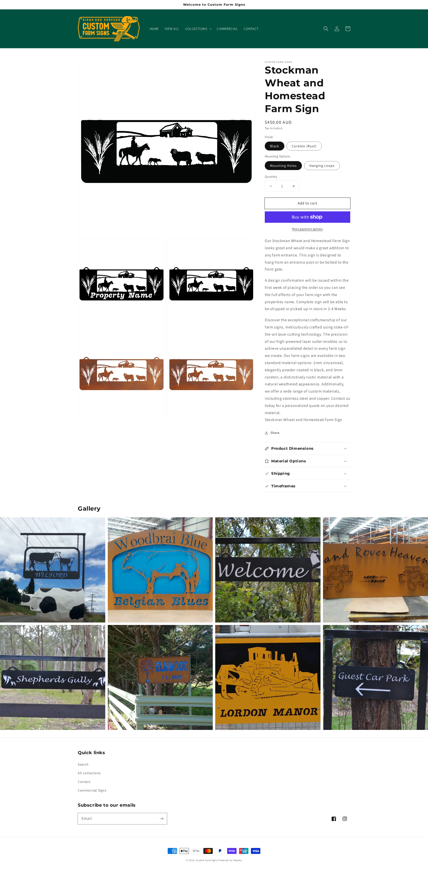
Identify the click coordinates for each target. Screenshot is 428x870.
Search (83, 764)
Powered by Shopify (230, 860)
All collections (89, 773)
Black (274, 146)
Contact (84, 781)
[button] (198, 29)
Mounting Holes (283, 165)
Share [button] (275, 432)
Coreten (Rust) (304, 146)
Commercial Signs (92, 790)
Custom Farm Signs (207, 860)
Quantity (271, 176)
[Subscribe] (161, 818)
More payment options (307, 229)
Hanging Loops (322, 165)
